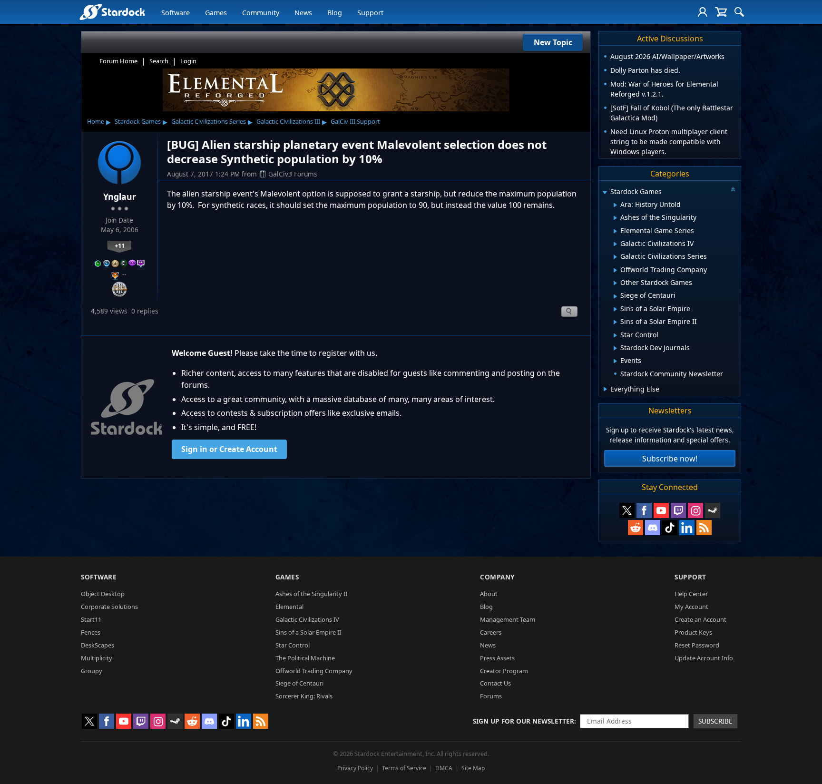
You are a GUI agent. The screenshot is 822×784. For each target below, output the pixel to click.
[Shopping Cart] (721, 12)
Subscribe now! (669, 458)
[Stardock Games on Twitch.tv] (678, 510)
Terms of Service (404, 768)
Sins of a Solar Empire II (308, 632)
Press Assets (497, 658)
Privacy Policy (355, 768)
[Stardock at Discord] (652, 527)
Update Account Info (704, 658)
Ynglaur (119, 196)
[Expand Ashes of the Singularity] (615, 218)
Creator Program (504, 670)
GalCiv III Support (355, 121)
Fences (90, 632)
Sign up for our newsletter (523, 720)
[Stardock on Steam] (712, 510)
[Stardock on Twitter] (627, 510)
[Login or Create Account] (702, 12)
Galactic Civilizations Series (208, 121)
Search (158, 61)
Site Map (473, 768)
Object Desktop (103, 593)
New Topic (553, 42)
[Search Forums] (739, 12)
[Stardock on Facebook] (644, 510)
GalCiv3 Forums (292, 173)
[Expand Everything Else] (605, 389)
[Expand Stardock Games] (604, 192)
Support (370, 12)
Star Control (292, 645)
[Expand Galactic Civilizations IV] (615, 244)
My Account (691, 606)
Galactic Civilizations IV (307, 619)
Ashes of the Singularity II (311, 593)
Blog (334, 12)
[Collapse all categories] (733, 189)
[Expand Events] (615, 361)
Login (188, 61)
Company (497, 576)
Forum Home (118, 61)
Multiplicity (96, 658)
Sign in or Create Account (229, 449)
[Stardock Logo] (112, 11)
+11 (120, 245)
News (303, 12)
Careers (490, 632)
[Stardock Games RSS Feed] (704, 527)
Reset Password (697, 645)
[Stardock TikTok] (669, 527)
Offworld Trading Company (313, 670)
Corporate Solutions (109, 606)
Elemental (289, 606)
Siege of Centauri (299, 683)
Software (175, 12)
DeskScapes (97, 645)
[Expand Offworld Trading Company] (615, 270)
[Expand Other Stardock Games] (615, 283)
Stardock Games (138, 121)
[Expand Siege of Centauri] (615, 296)
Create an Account (700, 619)
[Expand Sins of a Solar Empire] (615, 309)
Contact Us (495, 683)
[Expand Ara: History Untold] (615, 205)
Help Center (691, 593)
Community (260, 12)
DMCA (443, 768)
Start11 (91, 619)
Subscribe (715, 720)
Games (216, 12)
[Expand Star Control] (615, 335)
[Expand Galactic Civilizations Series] (615, 257)
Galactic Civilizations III (288, 121)
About (489, 593)
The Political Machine (305, 658)
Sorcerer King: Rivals (304, 696)
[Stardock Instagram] (695, 510)
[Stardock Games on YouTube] (661, 510)
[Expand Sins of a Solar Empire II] (615, 322)
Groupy (91, 670)
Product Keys (693, 632)
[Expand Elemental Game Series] (615, 231)
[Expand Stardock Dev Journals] (615, 348)
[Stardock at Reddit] (635, 527)
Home (95, 121)
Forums (491, 696)
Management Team (507, 619)
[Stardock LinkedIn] (686, 527)
